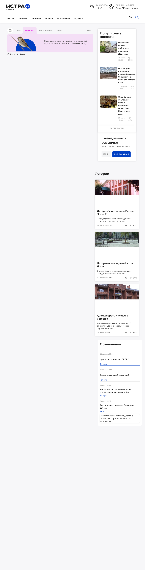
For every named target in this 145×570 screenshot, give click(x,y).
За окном (29, 30)
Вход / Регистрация (127, 8)
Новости (10, 18)
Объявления (63, 18)
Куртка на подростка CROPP (114, 359)
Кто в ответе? (45, 30)
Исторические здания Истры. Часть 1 (115, 265)
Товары (103, 364)
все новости (117, 128)
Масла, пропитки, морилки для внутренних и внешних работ (115, 390)
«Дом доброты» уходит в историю (112, 317)
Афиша (49, 18)
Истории (23, 18)
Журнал (78, 18)
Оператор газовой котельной (114, 375)
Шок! (59, 30)
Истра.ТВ (36, 18)
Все (19, 30)
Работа (103, 380)
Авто (102, 411)
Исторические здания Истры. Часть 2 (115, 212)
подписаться (121, 154)
